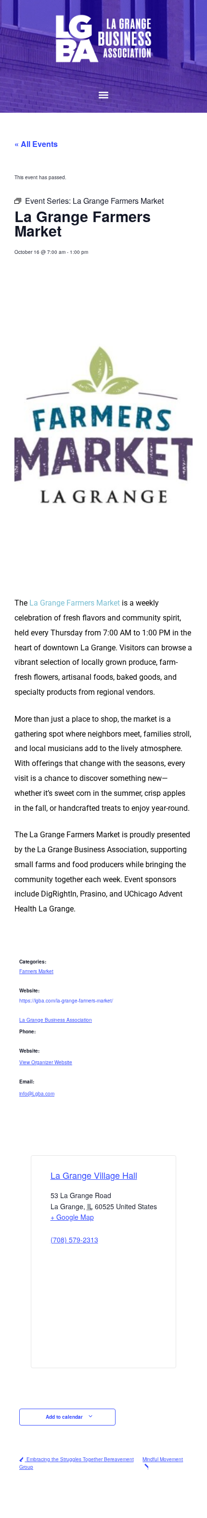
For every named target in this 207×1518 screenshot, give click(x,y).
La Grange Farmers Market (74, 602)
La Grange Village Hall (94, 1175)
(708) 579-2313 (74, 1239)
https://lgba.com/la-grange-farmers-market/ (66, 1000)
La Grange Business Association (55, 1019)
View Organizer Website (45, 1062)
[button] (104, 95)
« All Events (36, 143)
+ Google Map (72, 1217)
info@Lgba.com (36, 1093)
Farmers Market (36, 971)
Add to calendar (65, 1416)
